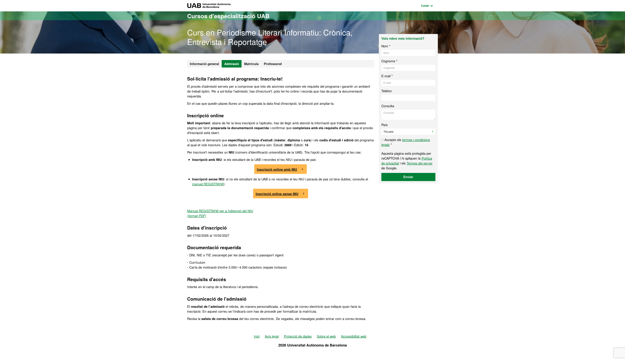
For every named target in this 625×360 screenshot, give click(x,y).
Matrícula (251, 63)
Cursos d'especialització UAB (228, 16)
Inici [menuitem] (257, 336)
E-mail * (387, 76)
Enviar (408, 176)
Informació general (204, 63)
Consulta (387, 105)
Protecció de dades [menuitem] (298, 336)
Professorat (273, 63)
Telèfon (386, 90)
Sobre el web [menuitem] (326, 336)
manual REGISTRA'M (207, 184)
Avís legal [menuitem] (272, 336)
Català (429, 5)
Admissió (231, 63)
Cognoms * (389, 61)
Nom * (385, 46)
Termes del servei (419, 163)
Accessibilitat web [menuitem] (353, 336)
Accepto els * (405, 142)
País (384, 124)
